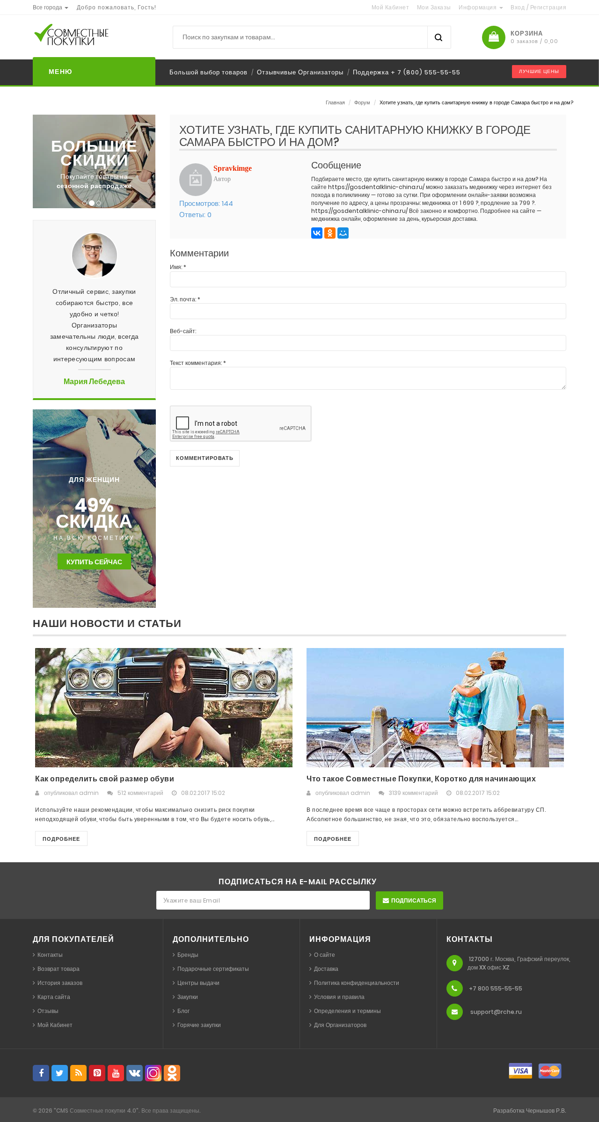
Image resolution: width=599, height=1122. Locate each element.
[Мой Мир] (343, 233)
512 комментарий (140, 793)
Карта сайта (53, 997)
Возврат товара (58, 969)
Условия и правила (339, 997)
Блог (183, 1011)
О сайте (324, 955)
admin (89, 793)
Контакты (50, 955)
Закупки (187, 997)
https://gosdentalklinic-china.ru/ (376, 187)
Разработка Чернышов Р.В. (529, 1111)
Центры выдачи (198, 983)
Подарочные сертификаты (213, 969)
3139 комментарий (413, 793)
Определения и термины (347, 1011)
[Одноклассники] (330, 233)
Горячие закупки (199, 1025)
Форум (362, 102)
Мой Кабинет (55, 1025)
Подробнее (61, 839)
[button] (50, 7)
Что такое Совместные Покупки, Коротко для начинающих (421, 778)
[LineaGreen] (86, 37)
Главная (335, 102)
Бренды (187, 955)
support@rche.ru (496, 1012)
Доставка (326, 969)
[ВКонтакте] (316, 233)
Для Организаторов (340, 1025)
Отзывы (47, 1011)
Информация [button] (478, 7)
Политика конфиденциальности (356, 983)
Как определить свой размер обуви (104, 778)
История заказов (59, 983)
